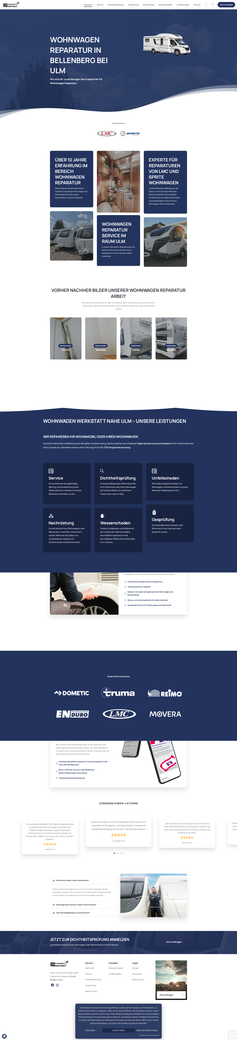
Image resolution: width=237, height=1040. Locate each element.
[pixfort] (118, 693)
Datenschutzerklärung (153, 1035)
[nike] (165, 714)
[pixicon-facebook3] (52, 985)
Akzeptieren (118, 1030)
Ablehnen (90, 1030)
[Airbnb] (118, 714)
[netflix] (71, 714)
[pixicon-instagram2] (57, 985)
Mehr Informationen (147, 1030)
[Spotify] (165, 693)
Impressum (142, 1035)
